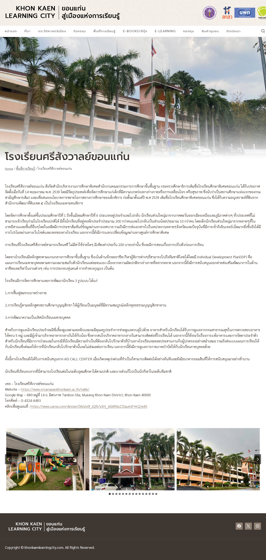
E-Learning (165, 31)
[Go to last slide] (8, 459)
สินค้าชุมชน (210, 31)
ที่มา (27, 31)
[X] (248, 526)
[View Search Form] (263, 31)
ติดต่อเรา (233, 31)
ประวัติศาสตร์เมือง (52, 31)
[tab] (110, 494)
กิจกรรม (80, 31)
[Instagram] (257, 526)
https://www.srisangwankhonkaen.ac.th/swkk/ (55, 389)
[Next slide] (257, 459)
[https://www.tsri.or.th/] (227, 12)
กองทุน (188, 31)
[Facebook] (239, 526)
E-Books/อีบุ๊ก (135, 31)
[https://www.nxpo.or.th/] (244, 12)
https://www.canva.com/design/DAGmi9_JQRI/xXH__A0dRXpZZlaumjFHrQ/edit (89, 406)
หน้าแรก (11, 31)
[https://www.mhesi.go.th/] (209, 12)
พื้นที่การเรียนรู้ (104, 31)
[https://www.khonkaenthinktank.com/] (262, 12)
